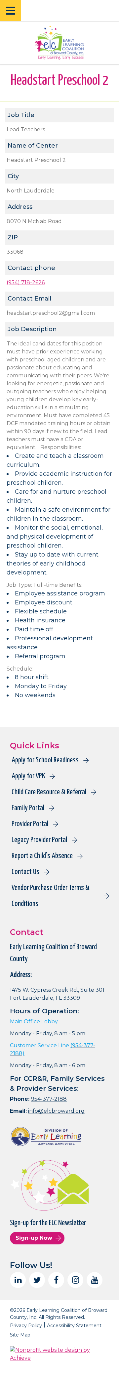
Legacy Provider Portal (39, 840)
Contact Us (25, 872)
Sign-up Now (34, 1238)
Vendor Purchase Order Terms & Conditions (51, 896)
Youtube (94, 1280)
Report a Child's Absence (42, 856)
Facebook (56, 1280)
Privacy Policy (26, 1326)
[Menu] (10, 10)
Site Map (20, 1335)
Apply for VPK (28, 776)
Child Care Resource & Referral (49, 792)
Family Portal (28, 808)
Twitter (37, 1280)
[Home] (59, 42)
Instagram (75, 1280)
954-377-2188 (49, 1099)
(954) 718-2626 (26, 282)
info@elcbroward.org (56, 1111)
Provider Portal (30, 824)
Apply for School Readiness (45, 760)
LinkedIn (18, 1280)
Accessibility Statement (74, 1326)
